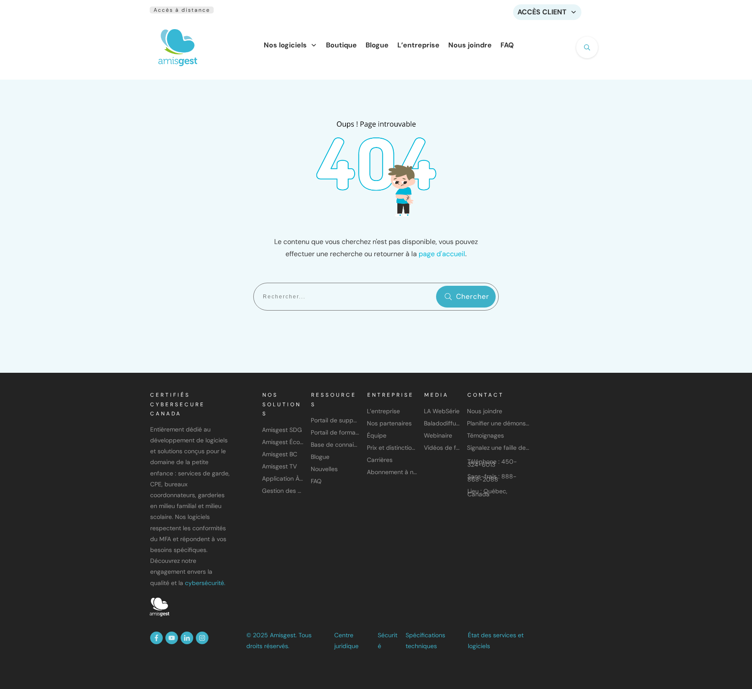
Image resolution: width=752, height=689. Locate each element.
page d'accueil (442, 253)
